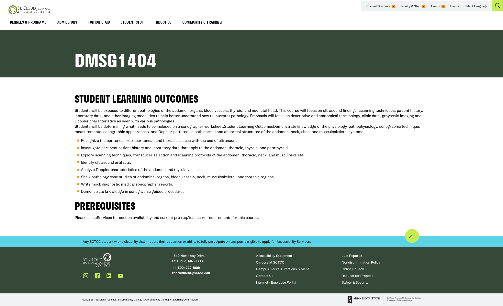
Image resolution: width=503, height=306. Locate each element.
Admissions (67, 22)
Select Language (476, 6)
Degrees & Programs (28, 22)
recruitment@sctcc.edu (191, 273)
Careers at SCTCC (270, 262)
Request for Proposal (358, 276)
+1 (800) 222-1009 (186, 268)
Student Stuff (133, 22)
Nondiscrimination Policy (361, 262)
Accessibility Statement (274, 256)
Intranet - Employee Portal (276, 282)
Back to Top (412, 236)
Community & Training (202, 22)
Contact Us (264, 276)
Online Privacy (353, 269)
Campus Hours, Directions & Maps (282, 269)
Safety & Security (355, 282)
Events (454, 6)
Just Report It (352, 256)
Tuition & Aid (99, 22)
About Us (164, 22)
